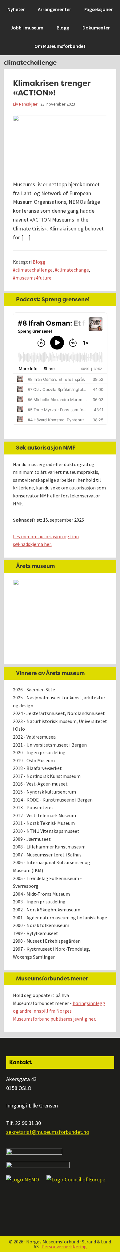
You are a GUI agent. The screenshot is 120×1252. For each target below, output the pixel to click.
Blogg (39, 262)
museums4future (33, 278)
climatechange (73, 270)
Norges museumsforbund (38, 8)
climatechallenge (34, 270)
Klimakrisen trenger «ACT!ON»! (51, 88)
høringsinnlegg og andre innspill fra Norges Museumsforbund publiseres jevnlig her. (59, 1011)
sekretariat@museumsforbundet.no (47, 1131)
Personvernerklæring (64, 1246)
